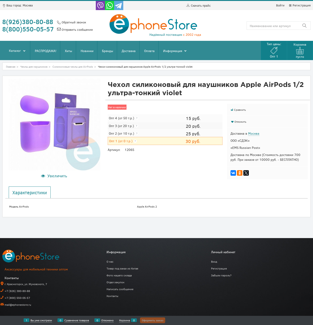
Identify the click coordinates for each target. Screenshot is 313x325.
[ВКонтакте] (233, 173)
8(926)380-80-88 (27, 21)
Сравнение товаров (76, 320)
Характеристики (29, 192)
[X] (246, 173)
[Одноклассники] (239, 173)
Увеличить (57, 175)
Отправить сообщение (77, 30)
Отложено (107, 320)
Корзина (124, 320)
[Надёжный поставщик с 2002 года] (36, 257)
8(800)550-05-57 (28, 29)
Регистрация (301, 5)
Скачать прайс (200, 5)
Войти (280, 5)
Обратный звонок (73, 22)
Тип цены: (274, 50)
